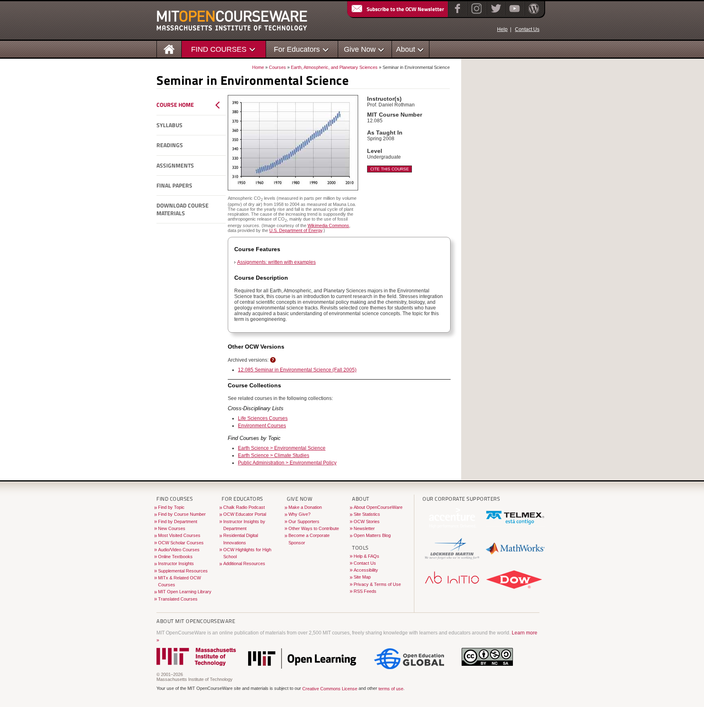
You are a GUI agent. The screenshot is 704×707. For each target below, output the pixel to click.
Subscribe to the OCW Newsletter (405, 9)
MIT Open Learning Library (184, 591)
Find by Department (177, 521)
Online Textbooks (175, 556)
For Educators (297, 49)
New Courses (171, 528)
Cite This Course (389, 169)
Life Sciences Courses (263, 418)
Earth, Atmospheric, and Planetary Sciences (334, 67)
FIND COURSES (218, 49)
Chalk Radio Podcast (244, 507)
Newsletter (364, 528)
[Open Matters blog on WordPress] (533, 14)
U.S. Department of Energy (295, 230)
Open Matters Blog (372, 535)
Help (502, 29)
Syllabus (169, 125)
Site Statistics (367, 514)
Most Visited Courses (179, 535)
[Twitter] (495, 13)
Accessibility (366, 570)
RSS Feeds (365, 591)
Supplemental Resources (183, 570)
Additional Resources (244, 563)
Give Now (360, 49)
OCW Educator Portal (244, 514)
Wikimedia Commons (328, 225)
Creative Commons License (329, 688)
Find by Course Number (182, 514)
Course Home (175, 104)
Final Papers (174, 185)
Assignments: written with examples (276, 262)
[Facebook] (456, 13)
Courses (277, 67)
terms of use (390, 688)
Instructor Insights (176, 563)
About (405, 49)
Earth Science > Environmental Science (282, 448)
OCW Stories (367, 521)
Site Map (362, 576)
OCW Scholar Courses (181, 542)
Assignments (175, 165)
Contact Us (527, 29)
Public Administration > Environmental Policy (287, 463)
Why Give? (299, 514)
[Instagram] (475, 13)
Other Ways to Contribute (313, 528)
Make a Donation (305, 507)
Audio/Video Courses (179, 549)
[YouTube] (513, 14)
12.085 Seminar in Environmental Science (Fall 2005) (297, 370)
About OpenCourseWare (378, 507)
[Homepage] (169, 48)
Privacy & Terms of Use (377, 584)
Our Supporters (303, 521)
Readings (169, 145)
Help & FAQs (366, 556)
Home (258, 67)
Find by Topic (171, 507)
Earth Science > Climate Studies (273, 455)
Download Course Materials (182, 209)
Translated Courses (178, 599)
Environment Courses (262, 426)
